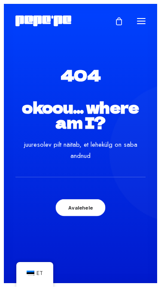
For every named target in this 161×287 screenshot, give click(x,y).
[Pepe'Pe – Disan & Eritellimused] (43, 20)
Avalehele (80, 208)
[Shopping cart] (115, 21)
